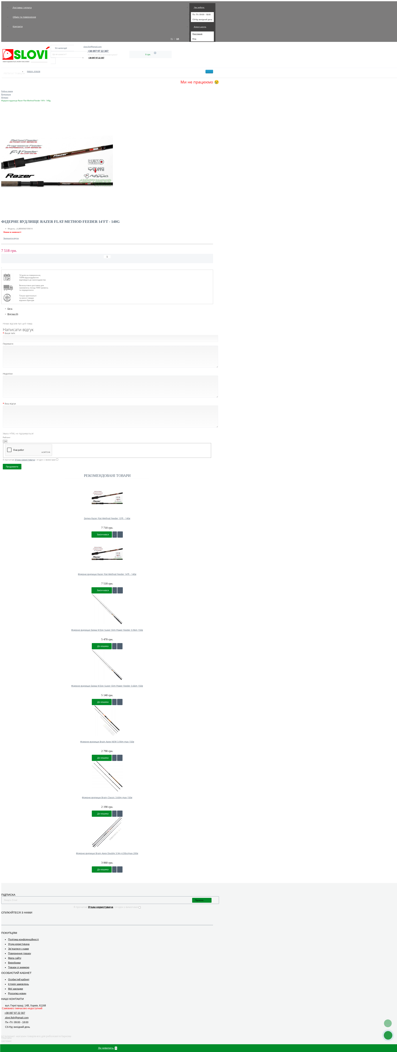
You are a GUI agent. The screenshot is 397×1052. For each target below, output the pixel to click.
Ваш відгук (10, 403)
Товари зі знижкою (18, 967)
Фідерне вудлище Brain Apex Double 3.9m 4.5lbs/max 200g (107, 853)
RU (172, 39)
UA (177, 39)
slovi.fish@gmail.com (92, 46)
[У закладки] (114, 534)
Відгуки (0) (12, 314)
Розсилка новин (17, 993)
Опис (9, 309)
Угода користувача (18, 944)
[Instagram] (7, 917)
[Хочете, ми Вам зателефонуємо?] (388, 1035)
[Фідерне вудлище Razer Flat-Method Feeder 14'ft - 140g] (107, 162)
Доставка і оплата (22, 7)
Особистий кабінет (18, 979)
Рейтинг (6, 437)
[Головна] (2, 88)
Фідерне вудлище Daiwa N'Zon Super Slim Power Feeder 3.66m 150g (107, 685)
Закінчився (102, 534)
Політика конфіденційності (23, 939)
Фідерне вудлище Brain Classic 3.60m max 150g (107, 797)
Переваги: (8, 343)
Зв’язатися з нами (18, 948)
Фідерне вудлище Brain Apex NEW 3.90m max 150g (107, 741)
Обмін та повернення (24, 17)
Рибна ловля (33, 72)
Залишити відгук (11, 238)
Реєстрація (197, 34)
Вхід (194, 39)
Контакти (18, 26)
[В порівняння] (4, 266)
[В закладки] (1, 266)
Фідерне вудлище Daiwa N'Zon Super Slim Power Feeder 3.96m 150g (107, 630)
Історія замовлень (18, 984)
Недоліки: (8, 373)
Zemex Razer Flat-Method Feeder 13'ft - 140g (107, 518)
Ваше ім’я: (10, 333)
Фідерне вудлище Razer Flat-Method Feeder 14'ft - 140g (107, 574)
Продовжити (12, 466)
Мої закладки (15, 988)
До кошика (103, 646)
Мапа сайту (14, 958)
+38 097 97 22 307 (96, 57)
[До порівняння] (120, 534)
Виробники (14, 962)
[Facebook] (3, 917)
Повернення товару (19, 953)
